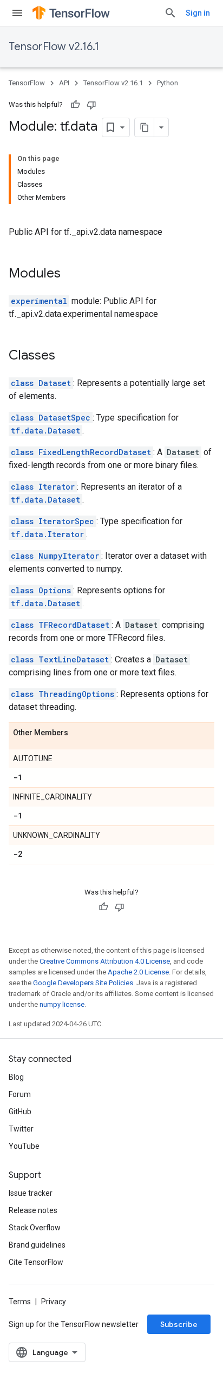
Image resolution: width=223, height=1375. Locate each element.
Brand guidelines (37, 1245)
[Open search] (170, 12)
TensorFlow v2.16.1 (54, 46)
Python (167, 83)
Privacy (53, 1301)
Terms (20, 1301)
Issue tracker (31, 1193)
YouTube (24, 1146)
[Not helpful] (91, 105)
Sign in (198, 13)
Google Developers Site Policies (83, 983)
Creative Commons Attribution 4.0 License (105, 961)
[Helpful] (75, 105)
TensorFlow (27, 83)
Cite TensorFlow (36, 1262)
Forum (20, 1094)
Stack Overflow (35, 1227)
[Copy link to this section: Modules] (71, 274)
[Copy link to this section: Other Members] (79, 733)
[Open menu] (17, 13)
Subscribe (179, 1324)
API (64, 83)
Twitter (21, 1129)
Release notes (33, 1210)
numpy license (62, 1004)
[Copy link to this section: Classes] (66, 356)
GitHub (20, 1111)
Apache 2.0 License (138, 972)
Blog (16, 1077)
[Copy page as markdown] (144, 127)
